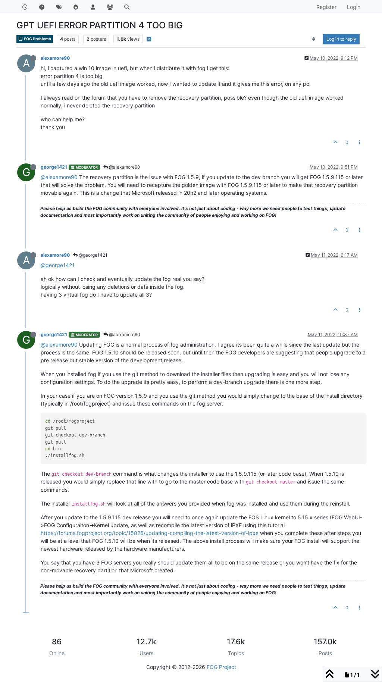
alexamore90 (55, 58)
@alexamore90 (124, 167)
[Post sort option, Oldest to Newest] (314, 39)
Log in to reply (341, 39)
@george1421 (92, 255)
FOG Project (221, 667)
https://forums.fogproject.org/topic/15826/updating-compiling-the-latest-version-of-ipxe (150, 533)
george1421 (54, 167)
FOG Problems (37, 39)
